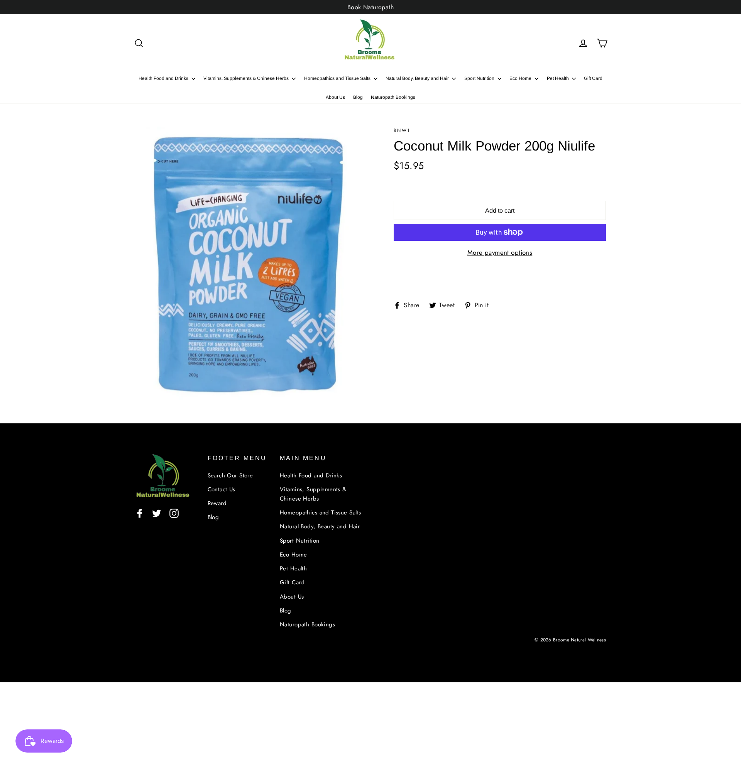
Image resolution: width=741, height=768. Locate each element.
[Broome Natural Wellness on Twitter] (156, 512)
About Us (335, 97)
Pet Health (558, 78)
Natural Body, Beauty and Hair (418, 78)
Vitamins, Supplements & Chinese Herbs (246, 78)
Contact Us (221, 489)
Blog (358, 97)
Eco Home (521, 78)
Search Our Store (230, 475)
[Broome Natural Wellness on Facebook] (139, 512)
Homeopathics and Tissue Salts (338, 78)
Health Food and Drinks (164, 78)
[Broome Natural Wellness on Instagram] (174, 512)
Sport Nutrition (480, 78)
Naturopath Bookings (393, 97)
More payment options (500, 252)
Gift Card (593, 78)
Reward (217, 503)
